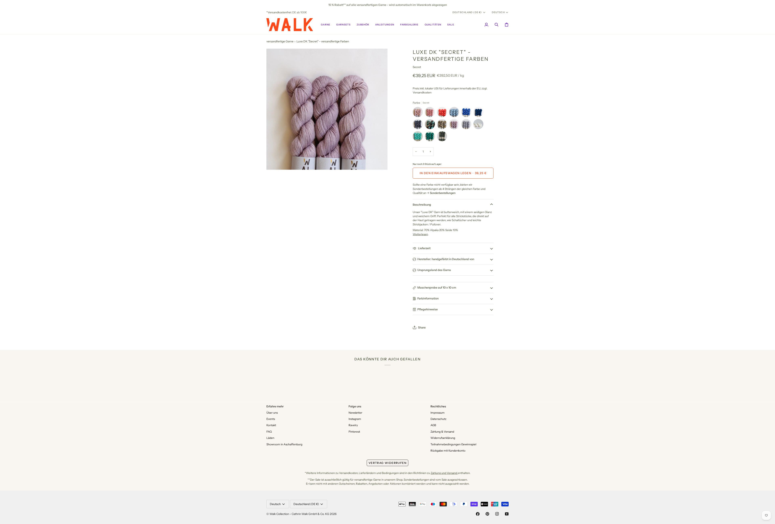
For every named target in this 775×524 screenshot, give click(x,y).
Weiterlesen (420, 234)
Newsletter (355, 412)
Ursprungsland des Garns (434, 270)
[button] (325, 24)
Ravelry (353, 425)
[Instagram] (497, 514)
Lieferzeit (423, 248)
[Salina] (431, 125)
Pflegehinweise (427, 309)
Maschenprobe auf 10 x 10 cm (436, 287)
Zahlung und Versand (444, 473)
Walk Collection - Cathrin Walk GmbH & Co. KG (299, 514)
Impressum (437, 412)
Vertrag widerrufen (387, 463)
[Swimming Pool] (419, 137)
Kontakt (271, 425)
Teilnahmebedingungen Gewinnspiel (453, 444)
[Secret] (455, 125)
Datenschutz (438, 418)
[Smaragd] (431, 137)
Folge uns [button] (355, 406)
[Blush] (431, 113)
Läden (270, 437)
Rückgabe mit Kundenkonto (447, 450)
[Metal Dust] (443, 125)
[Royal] (467, 113)
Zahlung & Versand (442, 431)
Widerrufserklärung (442, 437)
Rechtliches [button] (438, 406)
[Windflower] (419, 113)
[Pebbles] (467, 125)
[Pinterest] (487, 514)
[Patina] (442, 137)
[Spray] (455, 113)
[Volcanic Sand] (419, 125)
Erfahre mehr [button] (275, 406)
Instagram (355, 418)
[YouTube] (507, 514)
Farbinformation (428, 298)
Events (270, 418)
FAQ (269, 431)
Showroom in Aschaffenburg (284, 444)
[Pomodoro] (443, 113)
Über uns (272, 412)
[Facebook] (478, 514)
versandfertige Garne (279, 41)
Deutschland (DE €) (467, 12)
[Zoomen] (274, 162)
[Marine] (479, 113)
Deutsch (498, 12)
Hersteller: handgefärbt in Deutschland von (445, 259)
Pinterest (354, 431)
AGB (433, 425)
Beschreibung (422, 204)
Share (422, 327)
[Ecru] (479, 125)
